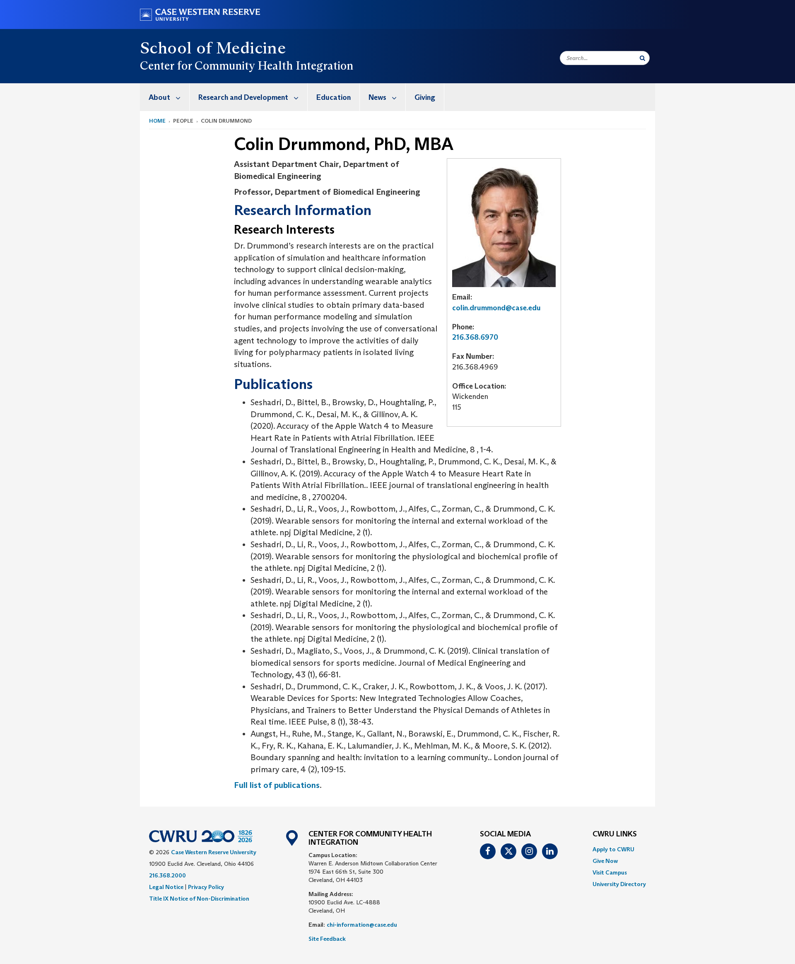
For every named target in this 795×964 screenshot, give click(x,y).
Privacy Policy (206, 887)
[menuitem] (165, 97)
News (377, 97)
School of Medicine (213, 47)
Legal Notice (166, 887)
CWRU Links (615, 834)
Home (157, 121)
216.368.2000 (167, 875)
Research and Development (243, 97)
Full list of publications (277, 785)
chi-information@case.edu (362, 924)
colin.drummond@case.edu (496, 307)
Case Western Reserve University (213, 852)
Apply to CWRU (613, 849)
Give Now (605, 861)
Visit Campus (610, 872)
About (159, 97)
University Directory (619, 884)
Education (333, 97)
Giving (424, 97)
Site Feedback (327, 938)
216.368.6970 (475, 337)
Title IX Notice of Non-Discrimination (199, 898)
